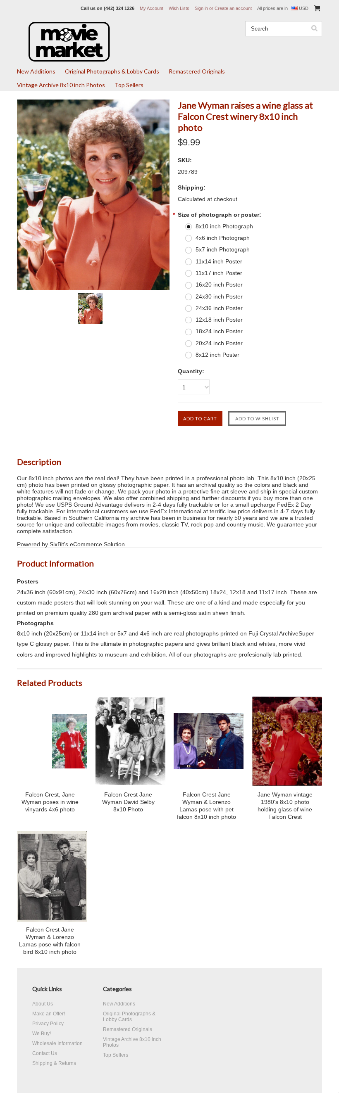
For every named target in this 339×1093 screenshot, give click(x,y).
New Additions (36, 71)
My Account (151, 8)
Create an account (233, 8)
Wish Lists (179, 8)
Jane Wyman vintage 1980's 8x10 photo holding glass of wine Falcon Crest (285, 805)
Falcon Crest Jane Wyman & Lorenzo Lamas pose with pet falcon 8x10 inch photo (206, 805)
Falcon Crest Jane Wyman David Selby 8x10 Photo (128, 802)
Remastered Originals (197, 71)
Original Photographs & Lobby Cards (112, 71)
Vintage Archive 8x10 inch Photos (61, 84)
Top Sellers (129, 84)
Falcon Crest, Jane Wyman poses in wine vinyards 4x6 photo (50, 802)
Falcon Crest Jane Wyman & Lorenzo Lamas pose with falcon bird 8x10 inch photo (50, 940)
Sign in (201, 8)
